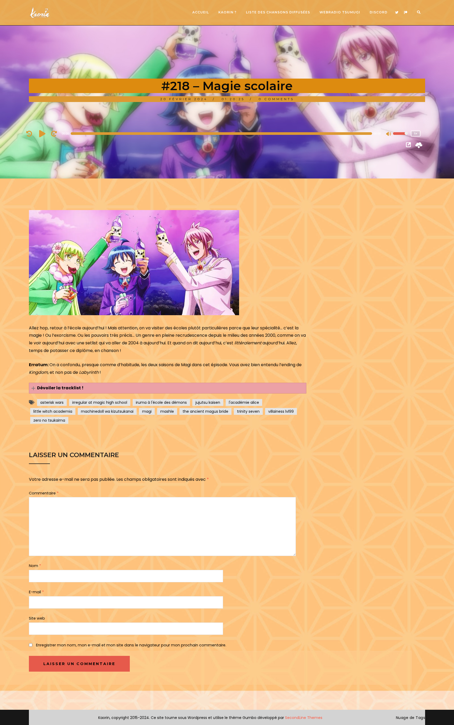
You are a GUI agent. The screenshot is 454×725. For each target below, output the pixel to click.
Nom (35, 565)
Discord (379, 12)
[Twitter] (396, 12)
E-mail (36, 592)
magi (147, 411)
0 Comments (276, 99)
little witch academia (52, 411)
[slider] (400, 137)
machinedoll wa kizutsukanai (107, 411)
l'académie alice (244, 402)
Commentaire (44, 493)
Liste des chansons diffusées (278, 12)
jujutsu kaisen (207, 402)
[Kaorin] (39, 12)
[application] (224, 133)
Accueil (200, 12)
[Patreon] (405, 12)
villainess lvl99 (281, 411)
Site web (37, 618)
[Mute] (388, 134)
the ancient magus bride (205, 411)
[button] (167, 388)
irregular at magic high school (99, 402)
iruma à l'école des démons (161, 402)
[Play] (43, 133)
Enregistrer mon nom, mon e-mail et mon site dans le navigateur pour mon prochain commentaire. (131, 645)
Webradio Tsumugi (339, 12)
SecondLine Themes (303, 717)
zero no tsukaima (49, 420)
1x (415, 133)
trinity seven (248, 411)
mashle (167, 411)
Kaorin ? (227, 12)
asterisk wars (52, 402)
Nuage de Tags (410, 717)
